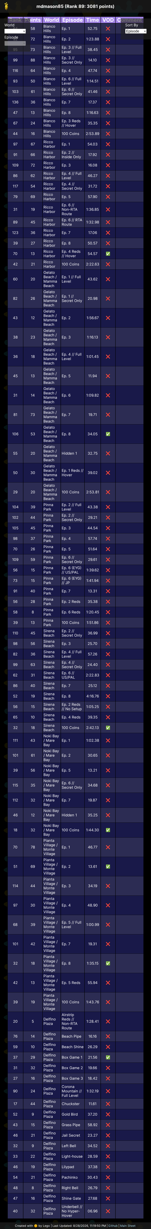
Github (113, 1226)
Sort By (131, 25)
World (9, 25)
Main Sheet (128, 1226)
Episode (11, 37)
